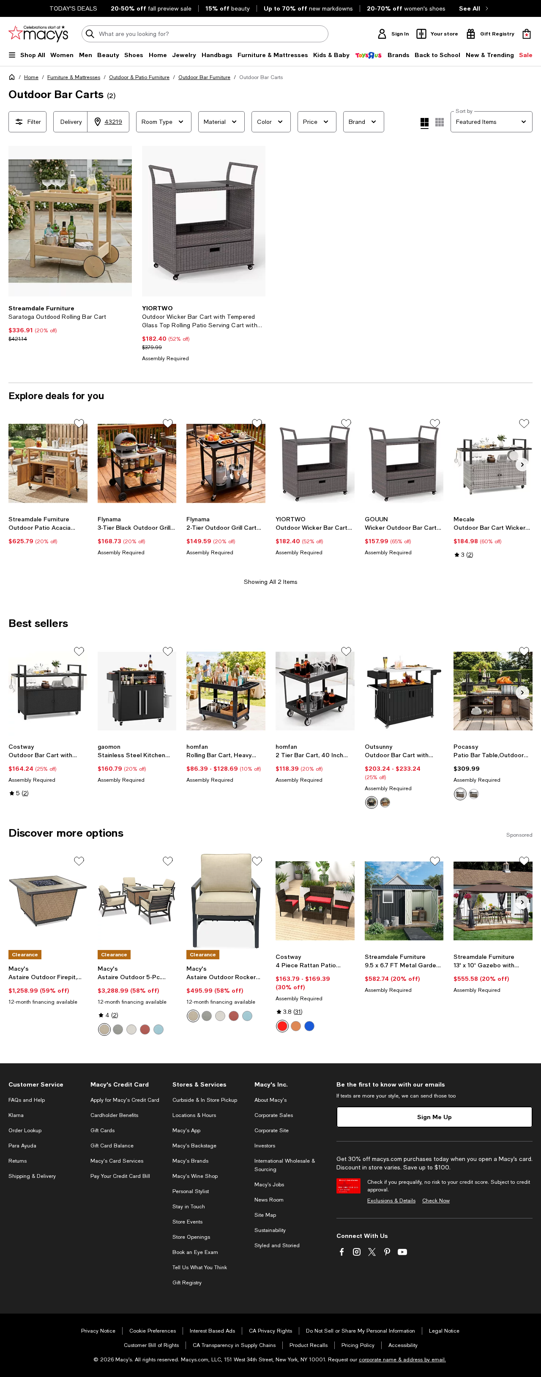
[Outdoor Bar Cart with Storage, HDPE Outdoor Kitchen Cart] (404, 691)
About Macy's (270, 1100)
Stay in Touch (188, 1207)
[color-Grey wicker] (474, 794)
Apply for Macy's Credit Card (124, 1100)
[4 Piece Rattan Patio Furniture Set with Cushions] (315, 901)
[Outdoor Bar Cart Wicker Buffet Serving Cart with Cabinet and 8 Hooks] (493, 463)
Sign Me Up (434, 1116)
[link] (70, 323)
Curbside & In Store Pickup (204, 1100)
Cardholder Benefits (114, 1115)
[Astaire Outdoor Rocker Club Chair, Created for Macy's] (225, 901)
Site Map (265, 1215)
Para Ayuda (22, 1146)
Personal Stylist (190, 1191)
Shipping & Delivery (32, 1176)
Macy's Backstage (194, 1146)
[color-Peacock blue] (309, 1026)
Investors (264, 1146)
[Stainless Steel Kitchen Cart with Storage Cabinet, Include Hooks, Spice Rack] (137, 691)
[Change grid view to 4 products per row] (425, 123)
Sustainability (270, 1230)
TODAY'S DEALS (73, 8)
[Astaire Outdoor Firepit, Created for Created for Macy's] (47, 901)
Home (31, 77)
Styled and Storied (277, 1245)
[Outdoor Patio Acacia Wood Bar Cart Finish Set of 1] (47, 463)
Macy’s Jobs (269, 1185)
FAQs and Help (26, 1100)
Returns (17, 1161)
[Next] (121, 221)
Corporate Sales (273, 1115)
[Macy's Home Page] (38, 33)
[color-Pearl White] (131, 1029)
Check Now (436, 1201)
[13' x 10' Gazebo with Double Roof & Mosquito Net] (493, 901)
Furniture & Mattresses (73, 77)
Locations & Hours (194, 1115)
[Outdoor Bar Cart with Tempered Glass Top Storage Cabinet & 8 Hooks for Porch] (47, 691)
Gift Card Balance (112, 1146)
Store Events (187, 1222)
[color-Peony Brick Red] (145, 1029)
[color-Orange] (296, 1026)
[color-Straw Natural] (104, 1029)
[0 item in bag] (527, 33)
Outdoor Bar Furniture (204, 77)
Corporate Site (271, 1130)
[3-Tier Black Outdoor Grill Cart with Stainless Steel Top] (137, 463)
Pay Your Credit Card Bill (120, 1176)
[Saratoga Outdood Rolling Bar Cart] (70, 221)
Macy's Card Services (116, 1161)
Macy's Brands (190, 1161)
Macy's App (186, 1130)
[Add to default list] (79, 424)
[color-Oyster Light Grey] (118, 1029)
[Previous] (18, 221)
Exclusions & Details (391, 1201)
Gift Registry (187, 1283)
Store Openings (191, 1237)
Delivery (71, 121)
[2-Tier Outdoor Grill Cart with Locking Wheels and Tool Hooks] (225, 463)
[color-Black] (371, 802)
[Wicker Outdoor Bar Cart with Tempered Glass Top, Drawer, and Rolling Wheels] (404, 463)
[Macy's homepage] (13, 79)
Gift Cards (102, 1130)
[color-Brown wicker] (460, 794)
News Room (269, 1200)
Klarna (16, 1115)
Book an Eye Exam (195, 1252)
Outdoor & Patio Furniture (139, 77)
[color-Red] (282, 1026)
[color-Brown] (385, 802)
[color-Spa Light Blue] (158, 1029)
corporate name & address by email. (402, 1360)
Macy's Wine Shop (195, 1176)
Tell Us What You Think (199, 1267)
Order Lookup (24, 1130)
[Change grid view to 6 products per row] (439, 122)
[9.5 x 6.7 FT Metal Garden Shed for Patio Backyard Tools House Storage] (404, 901)
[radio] (371, 802)
